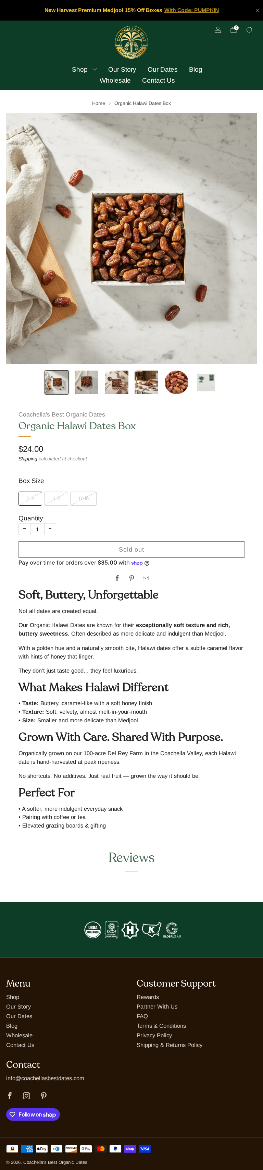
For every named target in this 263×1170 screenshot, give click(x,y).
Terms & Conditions (161, 1026)
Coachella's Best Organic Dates (61, 414)
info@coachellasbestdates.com (45, 1078)
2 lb (30, 498)
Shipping (27, 458)
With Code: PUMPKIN (191, 10)
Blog (195, 69)
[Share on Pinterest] (131, 578)
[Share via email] (145, 578)
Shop (80, 69)
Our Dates (163, 69)
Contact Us (158, 80)
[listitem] (131, 10)
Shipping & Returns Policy (169, 1045)
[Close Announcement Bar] (257, 10)
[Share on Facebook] (117, 578)
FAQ (142, 1016)
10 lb (83, 498)
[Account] (217, 29)
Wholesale (115, 80)
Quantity (30, 518)
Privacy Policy (154, 1035)
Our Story (122, 69)
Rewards (148, 997)
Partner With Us (157, 1006)
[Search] (249, 29)
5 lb (56, 498)
